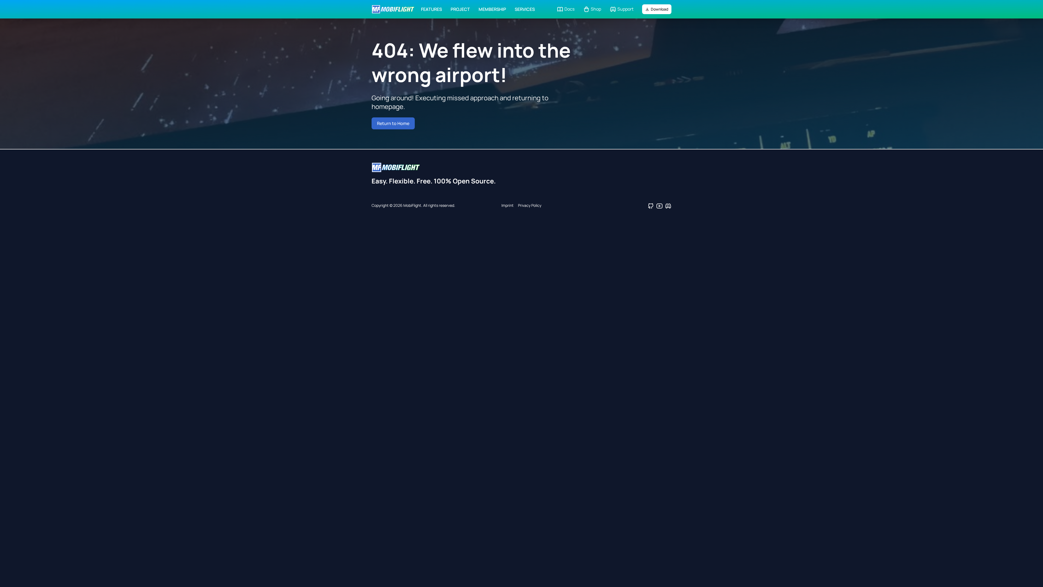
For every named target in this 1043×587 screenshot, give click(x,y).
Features (431, 9)
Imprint (507, 205)
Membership (492, 9)
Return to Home (393, 123)
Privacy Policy (529, 205)
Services (525, 9)
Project (460, 9)
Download (659, 9)
